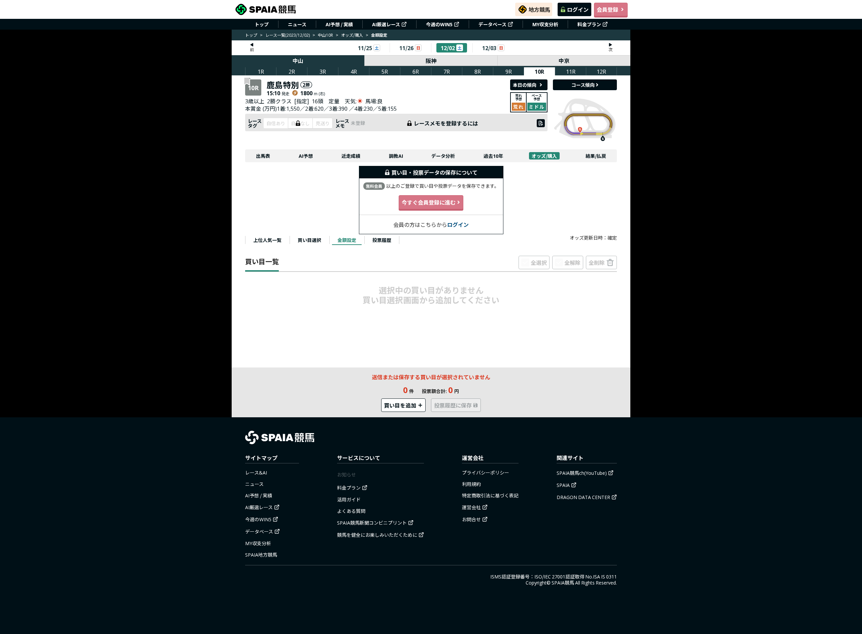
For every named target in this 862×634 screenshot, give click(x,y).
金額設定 (346, 240)
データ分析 (443, 155)
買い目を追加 (400, 405)
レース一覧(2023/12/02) (287, 35)
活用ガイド (349, 499)
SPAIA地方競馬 (261, 554)
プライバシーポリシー (485, 472)
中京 (564, 61)
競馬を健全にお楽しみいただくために (377, 534)
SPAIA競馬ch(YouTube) (582, 473)
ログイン (578, 9)
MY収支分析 (545, 24)
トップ (262, 24)
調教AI (396, 155)
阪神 (431, 61)
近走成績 (350, 155)
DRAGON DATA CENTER (583, 497)
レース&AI (256, 472)
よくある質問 (351, 510)
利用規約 (471, 484)
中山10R (325, 35)
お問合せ (471, 519)
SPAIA (563, 485)
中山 (298, 61)
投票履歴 (381, 240)
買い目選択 (309, 240)
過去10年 (493, 155)
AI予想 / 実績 (339, 24)
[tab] (267, 240)
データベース (492, 24)
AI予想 (306, 155)
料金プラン (589, 24)
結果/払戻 (596, 155)
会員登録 (607, 9)
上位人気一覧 (267, 240)
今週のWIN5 (439, 24)
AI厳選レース (386, 24)
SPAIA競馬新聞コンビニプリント (372, 522)
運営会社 (471, 507)
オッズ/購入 (352, 35)
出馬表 (263, 155)
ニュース (297, 24)
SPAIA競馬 (563, 582)
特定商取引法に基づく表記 (490, 495)
